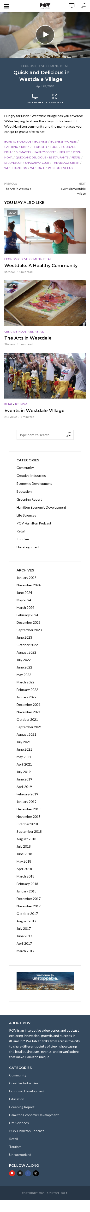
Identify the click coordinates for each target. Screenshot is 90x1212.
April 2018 (24, 869)
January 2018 (26, 891)
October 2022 (27, 645)
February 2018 (27, 884)
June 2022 (24, 667)
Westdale (37, 168)
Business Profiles (63, 141)
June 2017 (24, 936)
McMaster (23, 152)
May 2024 (24, 600)
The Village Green (65, 162)
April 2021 (24, 764)
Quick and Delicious (31, 157)
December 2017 (29, 899)
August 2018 (26, 839)
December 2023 (29, 622)
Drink (25, 147)
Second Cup (13, 162)
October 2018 (27, 824)
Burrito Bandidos (17, 141)
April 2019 (24, 787)
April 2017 (24, 943)
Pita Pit (65, 152)
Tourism (21, 404)
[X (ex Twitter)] (20, 1173)
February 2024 (27, 615)
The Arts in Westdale (28, 338)
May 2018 (24, 861)
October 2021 (27, 719)
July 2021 (24, 742)
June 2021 (24, 749)
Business (40, 141)
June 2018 (24, 854)
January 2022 (26, 697)
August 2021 (26, 734)
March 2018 (25, 876)
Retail (64, 66)
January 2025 (26, 578)
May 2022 (24, 675)
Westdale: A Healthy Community (41, 265)
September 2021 (29, 727)
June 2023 (24, 637)
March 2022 (25, 682)
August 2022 (26, 652)
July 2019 (24, 772)
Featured (40, 147)
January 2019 (26, 801)
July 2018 (24, 846)
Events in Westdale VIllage (34, 410)
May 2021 (24, 757)
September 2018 (29, 831)
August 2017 (26, 921)
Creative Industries (18, 331)
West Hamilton (15, 168)
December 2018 (29, 809)
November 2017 (29, 906)
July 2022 (24, 660)
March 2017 (25, 951)
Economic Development (40, 66)
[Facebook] (28, 1173)
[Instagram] (36, 1173)
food (54, 147)
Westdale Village (61, 168)
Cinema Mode (55, 102)
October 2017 (27, 913)
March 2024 (25, 607)
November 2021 (29, 712)
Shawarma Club (37, 162)
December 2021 (29, 704)
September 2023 (29, 630)
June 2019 (24, 779)
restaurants (58, 157)
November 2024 (29, 585)
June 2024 (24, 592)
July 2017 (24, 928)
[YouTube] (12, 1173)
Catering (11, 147)
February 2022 (27, 690)
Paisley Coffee (45, 152)
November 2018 (29, 816)
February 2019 (27, 794)
